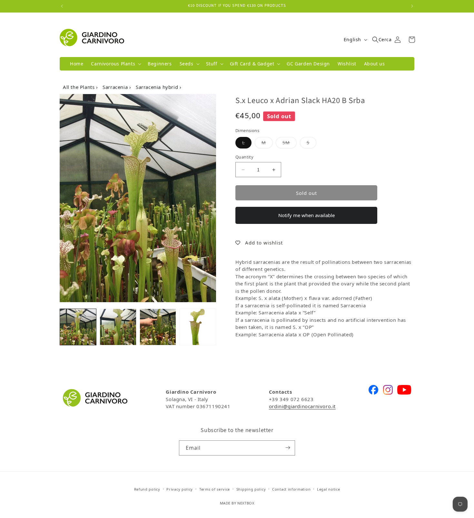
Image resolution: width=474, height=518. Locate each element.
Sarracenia (116, 87)
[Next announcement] (412, 6)
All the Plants (79, 87)
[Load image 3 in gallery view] (158, 327)
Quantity (244, 157)
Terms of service (214, 489)
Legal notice (328, 489)
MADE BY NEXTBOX (237, 503)
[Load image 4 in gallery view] (197, 327)
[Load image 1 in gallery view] (78, 327)
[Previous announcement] (62, 6)
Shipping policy (251, 489)
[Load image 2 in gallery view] (118, 327)
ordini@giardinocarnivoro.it (302, 406)
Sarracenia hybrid (158, 87)
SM (289, 142)
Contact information (291, 489)
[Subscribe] (288, 447)
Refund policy (147, 489)
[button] (115, 64)
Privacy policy (179, 489)
